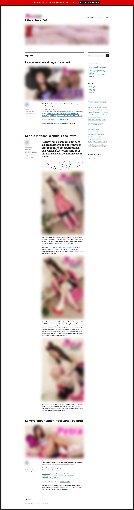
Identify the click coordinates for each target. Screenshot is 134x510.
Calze (104, 107)
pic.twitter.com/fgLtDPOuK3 (50, 478)
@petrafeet (53, 115)
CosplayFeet (28, 111)
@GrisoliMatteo (69, 476)
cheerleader (28, 471)
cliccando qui (59, 123)
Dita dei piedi (92, 117)
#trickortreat (75, 113)
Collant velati (98, 112)
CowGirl (97, 114)
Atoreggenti (103, 102)
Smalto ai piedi (97, 141)
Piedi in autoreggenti (93, 129)
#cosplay (60, 113)
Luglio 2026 (91, 87)
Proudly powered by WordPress (43, 503)
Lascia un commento (30, 116)
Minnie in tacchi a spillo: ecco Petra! (51, 136)
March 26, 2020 (65, 481)
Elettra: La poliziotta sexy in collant (97, 70)
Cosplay (30, 113)
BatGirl (90, 107)
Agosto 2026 (92, 86)
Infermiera (91, 119)
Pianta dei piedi (92, 124)
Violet (105, 146)
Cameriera (91, 109)
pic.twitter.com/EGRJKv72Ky (73, 115)
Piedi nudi (101, 131)
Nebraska (91, 122)
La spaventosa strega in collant (47, 62)
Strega (29, 115)
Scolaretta (101, 139)
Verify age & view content (89, 2)
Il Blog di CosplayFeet (36, 20)
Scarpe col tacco (92, 139)
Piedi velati (100, 134)
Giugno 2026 (92, 89)
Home (87, 17)
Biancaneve (97, 107)
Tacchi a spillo (92, 146)
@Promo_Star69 (47, 476)
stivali (105, 141)
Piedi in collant (92, 131)
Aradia (96, 102)
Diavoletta (104, 114)
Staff (26, 107)
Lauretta (98, 119)
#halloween (67, 113)
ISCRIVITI (98, 17)
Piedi (35, 152)
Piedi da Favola (92, 126)
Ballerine (100, 104)
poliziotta (96, 136)
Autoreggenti (28, 151)
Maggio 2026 (92, 90)
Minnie (29, 152)
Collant (26, 113)
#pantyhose (45, 115)
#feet (48, 113)
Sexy (90, 141)
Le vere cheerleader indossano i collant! (54, 420)
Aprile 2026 (91, 92)
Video (32, 111)
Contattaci (106, 17)
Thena (99, 146)
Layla (104, 119)
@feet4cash (60, 115)
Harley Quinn (101, 117)
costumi (35, 113)
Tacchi (101, 144)
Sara (26, 145)
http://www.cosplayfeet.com (68, 247)
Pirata (90, 136)
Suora (96, 144)
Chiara (106, 109)
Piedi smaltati (28, 154)
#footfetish (53, 113)
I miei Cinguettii (91, 158)
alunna (90, 102)
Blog (92, 17)
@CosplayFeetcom (58, 476)
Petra (26, 115)
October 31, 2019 (65, 119)
